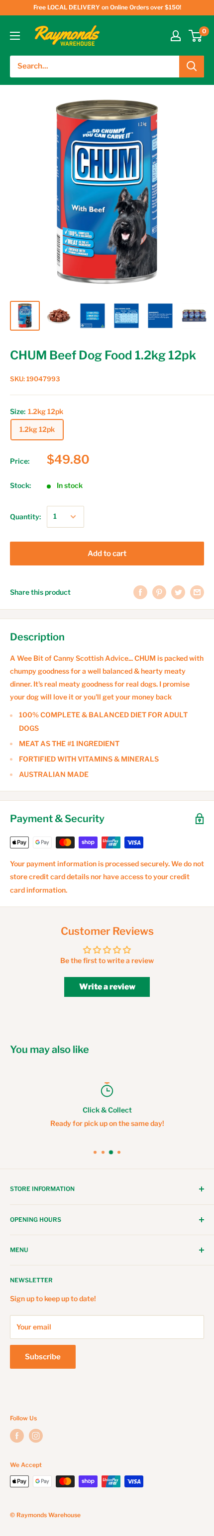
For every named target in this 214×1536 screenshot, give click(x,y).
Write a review (107, 986)
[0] (196, 36)
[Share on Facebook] (140, 592)
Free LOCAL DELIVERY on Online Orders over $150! (107, 7)
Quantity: (25, 516)
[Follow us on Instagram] (36, 1436)
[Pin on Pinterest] (159, 592)
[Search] (191, 66)
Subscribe (43, 1356)
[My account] (176, 35)
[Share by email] (197, 592)
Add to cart (107, 553)
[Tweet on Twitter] (178, 592)
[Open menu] (15, 36)
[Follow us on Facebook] (17, 1436)
